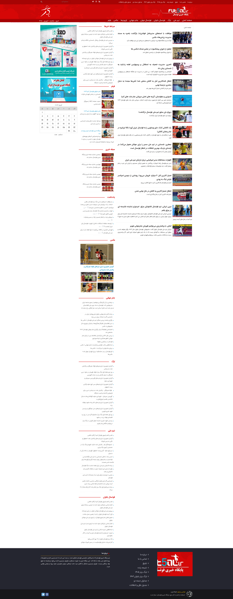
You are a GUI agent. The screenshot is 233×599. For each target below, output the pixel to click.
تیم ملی (176, 20)
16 (74, 123)
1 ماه (109, 220)
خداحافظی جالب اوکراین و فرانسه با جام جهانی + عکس (96, 345)
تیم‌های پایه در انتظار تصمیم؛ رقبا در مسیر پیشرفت (98, 217)
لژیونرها (124, 20)
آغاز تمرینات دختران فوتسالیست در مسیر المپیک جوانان (96, 542)
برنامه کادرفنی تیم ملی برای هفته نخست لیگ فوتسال (97, 465)
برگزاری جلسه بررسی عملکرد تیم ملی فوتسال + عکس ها (96, 320)
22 (42, 123)
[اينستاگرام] (96, 1)
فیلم (109, 20)
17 (69, 123)
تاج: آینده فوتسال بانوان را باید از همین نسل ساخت (97, 514)
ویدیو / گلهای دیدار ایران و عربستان (90, 114)
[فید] (99, 1)
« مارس (60, 134)
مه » (55, 134)
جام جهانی (133, 20)
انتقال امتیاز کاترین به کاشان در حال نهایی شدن (153, 191)
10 (69, 120)
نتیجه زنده (170, 2)
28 (47, 127)
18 (63, 123)
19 (58, 123)
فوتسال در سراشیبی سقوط (104, 342)
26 (58, 127)
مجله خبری (110, 149)
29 (42, 127)
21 (47, 123)
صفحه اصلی (187, 20)
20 (53, 123)
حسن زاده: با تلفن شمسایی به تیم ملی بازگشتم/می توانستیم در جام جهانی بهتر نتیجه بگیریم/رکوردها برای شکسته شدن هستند (98, 460)
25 (64, 127)
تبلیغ (176, 2)
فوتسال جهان (145, 20)
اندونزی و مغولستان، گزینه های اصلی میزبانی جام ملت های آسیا (146, 96)
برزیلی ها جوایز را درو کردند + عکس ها (101, 348)
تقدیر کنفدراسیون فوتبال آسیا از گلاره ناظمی (99, 31)
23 (74, 127)
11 (63, 120)
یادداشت (111, 197)
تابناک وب (174, 592)
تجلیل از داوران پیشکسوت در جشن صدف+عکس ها (151, 49)
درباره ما (190, 2)
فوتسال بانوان (159, 20)
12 (58, 120)
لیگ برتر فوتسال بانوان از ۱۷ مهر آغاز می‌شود (100, 539)
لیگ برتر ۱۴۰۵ (161, 2)
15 (42, 120)
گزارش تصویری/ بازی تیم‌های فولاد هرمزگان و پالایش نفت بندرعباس (99, 268)
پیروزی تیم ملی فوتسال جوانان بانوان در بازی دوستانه (97, 58)
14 (47, 120)
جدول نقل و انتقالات (125, 2)
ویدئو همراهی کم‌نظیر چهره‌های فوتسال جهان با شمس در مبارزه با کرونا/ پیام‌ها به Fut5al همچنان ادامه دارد (98, 139)
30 (74, 131)
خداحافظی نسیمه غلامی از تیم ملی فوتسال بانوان (98, 529)
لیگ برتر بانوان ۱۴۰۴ (149, 2)
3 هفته (95, 214)
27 (53, 127)
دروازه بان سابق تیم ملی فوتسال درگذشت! (155, 112)
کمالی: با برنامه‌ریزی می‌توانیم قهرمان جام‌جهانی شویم (150, 226)
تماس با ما (183, 2)
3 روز (85, 208)
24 (69, 127)
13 (53, 120)
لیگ (169, 20)
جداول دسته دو (137, 2)
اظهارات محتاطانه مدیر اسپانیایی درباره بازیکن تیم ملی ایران (148, 160)
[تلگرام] (93, 1)
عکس (115, 20)
